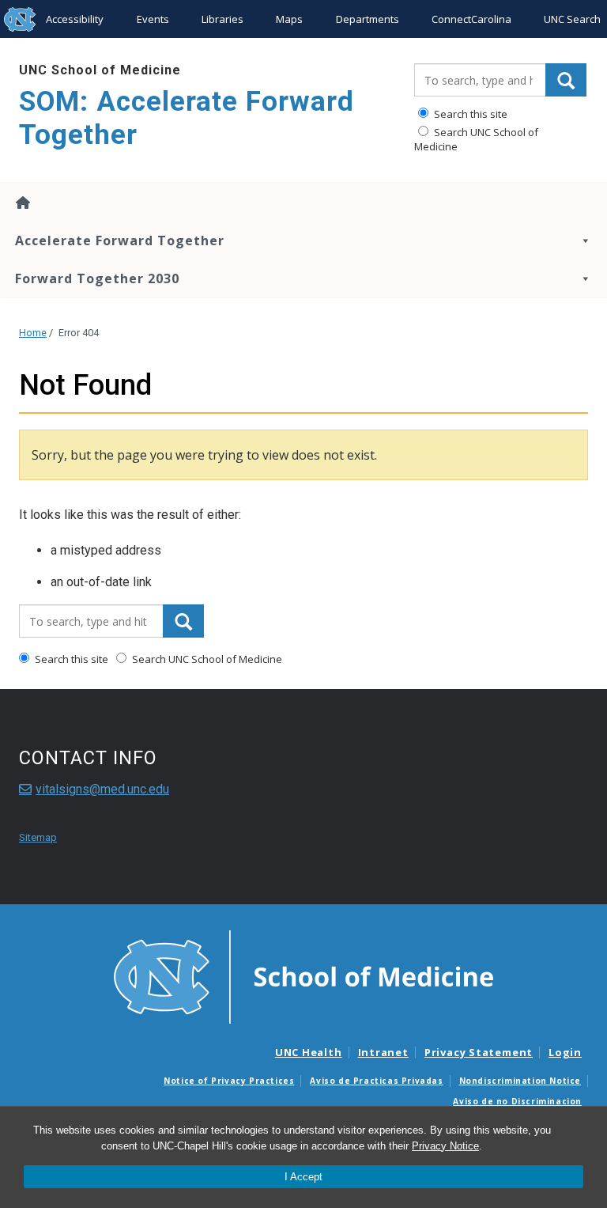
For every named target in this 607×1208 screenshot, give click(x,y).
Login (565, 1052)
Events (153, 19)
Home (33, 333)
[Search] (565, 80)
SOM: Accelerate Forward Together (186, 118)
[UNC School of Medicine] (303, 975)
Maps (289, 19)
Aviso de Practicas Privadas (376, 1080)
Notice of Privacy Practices (229, 1080)
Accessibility (75, 19)
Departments (367, 19)
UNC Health (308, 1052)
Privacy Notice (445, 1146)
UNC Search (572, 19)
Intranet (383, 1052)
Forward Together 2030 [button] (97, 278)
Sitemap (38, 837)
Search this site (469, 114)
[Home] (303, 203)
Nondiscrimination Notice (520, 1080)
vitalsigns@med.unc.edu (102, 789)
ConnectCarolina (471, 19)
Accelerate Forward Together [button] (119, 240)
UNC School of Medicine (100, 70)
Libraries (222, 19)
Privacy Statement (478, 1052)
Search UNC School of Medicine (476, 139)
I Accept (303, 1177)
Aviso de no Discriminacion (517, 1101)
